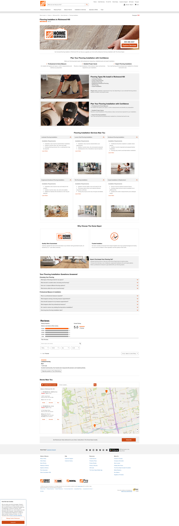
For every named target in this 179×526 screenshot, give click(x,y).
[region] (13, 512)
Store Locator (43, 15)
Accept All (13, 522)
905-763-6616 (49, 416)
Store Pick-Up (43, 463)
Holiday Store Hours (118, 465)
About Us (116, 456)
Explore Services (129, 45)
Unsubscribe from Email (87, 488)
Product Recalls (93, 463)
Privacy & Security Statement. (16, 515)
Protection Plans (93, 461)
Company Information (119, 461)
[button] (87, 4)
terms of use (80, 486)
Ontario (49, 15)
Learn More (45, 151)
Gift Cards (131, 2)
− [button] (137, 432)
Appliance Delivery (44, 467)
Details (43, 402)
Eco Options (116, 472)
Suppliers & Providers (119, 474)
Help (66, 456)
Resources (92, 456)
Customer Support (123, 2)
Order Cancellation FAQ (45, 472)
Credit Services (101, 2)
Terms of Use (42, 488)
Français (137, 2)
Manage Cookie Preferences (13, 518)
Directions (51, 402)
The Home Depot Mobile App (96, 470)
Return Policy (43, 458)
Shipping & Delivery (44, 465)
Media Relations (117, 470)
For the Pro (108, 2)
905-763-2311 (47, 414)
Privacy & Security (93, 465)
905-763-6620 (50, 415)
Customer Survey (69, 461)
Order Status (115, 2)
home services (64, 15)
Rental (95, 2)
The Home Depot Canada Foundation (122, 467)
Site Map (42, 491)
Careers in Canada (118, 458)
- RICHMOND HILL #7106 (47, 406)
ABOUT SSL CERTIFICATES (126, 491)
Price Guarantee (44, 470)
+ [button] (137, 429)
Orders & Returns (44, 456)
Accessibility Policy (77, 488)
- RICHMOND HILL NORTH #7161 (49, 392)
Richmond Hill (56, 15)
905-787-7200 (47, 399)
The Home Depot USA (68, 488)
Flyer (58, 402)
